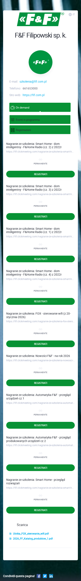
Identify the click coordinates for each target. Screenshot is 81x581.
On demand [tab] (22, 107)
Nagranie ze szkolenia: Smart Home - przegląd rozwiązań (35, 481)
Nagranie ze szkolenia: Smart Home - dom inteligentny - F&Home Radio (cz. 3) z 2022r (34, 188)
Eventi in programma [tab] (28, 120)
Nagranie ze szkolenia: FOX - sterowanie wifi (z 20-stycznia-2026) (38, 315)
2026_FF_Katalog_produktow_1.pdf (33, 538)
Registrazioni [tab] (23, 130)
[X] (45, 576)
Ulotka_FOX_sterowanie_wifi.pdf (31, 533)
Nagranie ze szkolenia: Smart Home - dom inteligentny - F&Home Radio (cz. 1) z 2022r (34, 230)
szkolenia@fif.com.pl (33, 81)
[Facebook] (39, 576)
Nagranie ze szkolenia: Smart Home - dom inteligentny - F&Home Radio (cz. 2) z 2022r (34, 145)
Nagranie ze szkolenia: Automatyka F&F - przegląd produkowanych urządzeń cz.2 (38, 439)
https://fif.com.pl (33, 95)
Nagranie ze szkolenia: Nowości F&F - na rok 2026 (38, 356)
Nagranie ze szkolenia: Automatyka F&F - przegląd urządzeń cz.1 (38, 396)
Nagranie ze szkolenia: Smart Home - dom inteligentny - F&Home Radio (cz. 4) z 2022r (34, 272)
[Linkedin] (51, 576)
